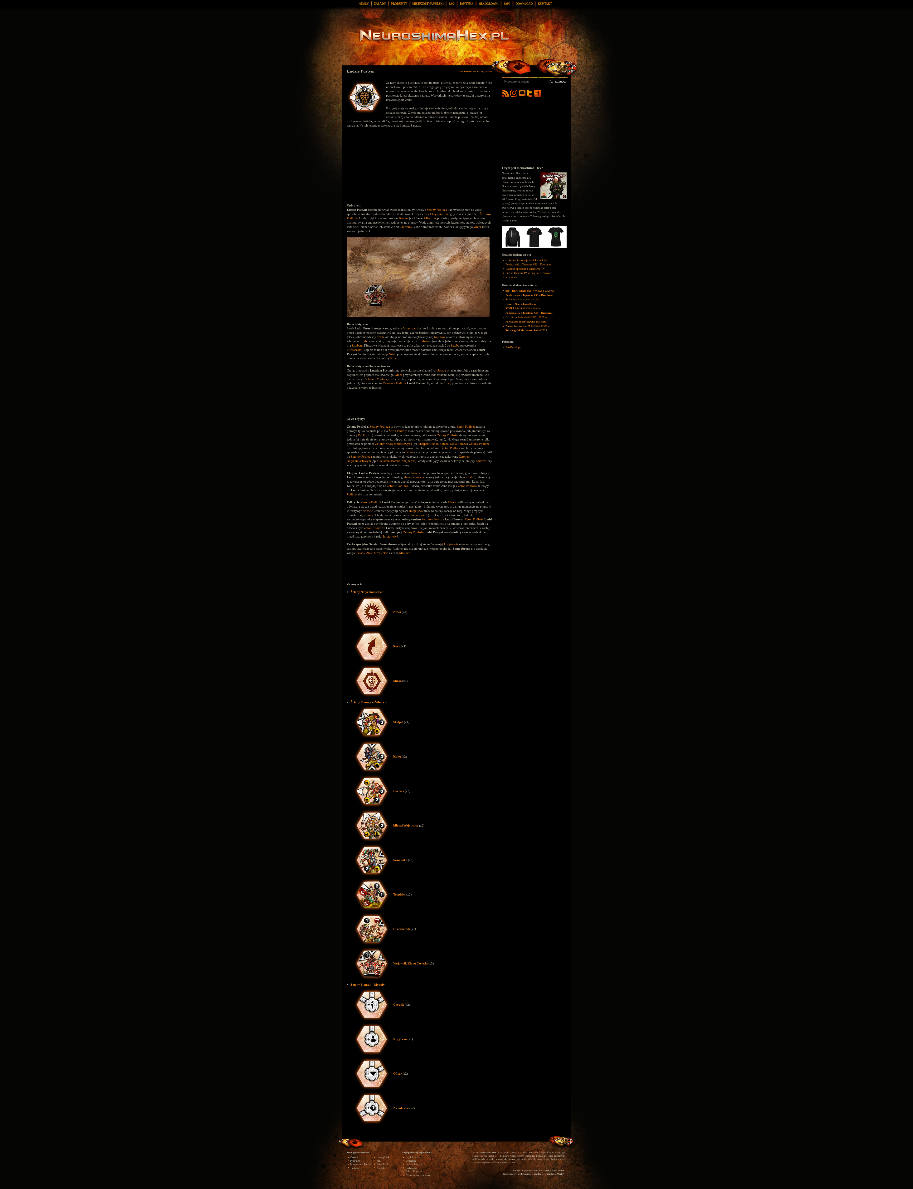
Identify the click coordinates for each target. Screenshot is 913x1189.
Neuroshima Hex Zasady (472, 71)
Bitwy (447, 383)
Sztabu (364, 341)
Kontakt (545, 3)
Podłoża (481, 461)
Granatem (383, 461)
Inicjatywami (418, 515)
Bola (393, 358)
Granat (433, 443)
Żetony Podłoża (437, 209)
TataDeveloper (513, 347)
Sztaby (360, 553)
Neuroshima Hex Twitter (530, 93)
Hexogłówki (488, 3)
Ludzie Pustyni (360, 71)
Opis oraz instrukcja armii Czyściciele (526, 260)
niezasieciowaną (414, 477)
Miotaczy (383, 379)
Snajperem (408, 461)
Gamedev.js (537, 1174)
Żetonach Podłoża (394, 383)
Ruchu (403, 218)
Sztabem (423, 341)
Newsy (364, 3)
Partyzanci (411, 1167)
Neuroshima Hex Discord (522, 93)
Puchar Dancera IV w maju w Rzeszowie (528, 273)
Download (524, 3)
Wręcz (477, 227)
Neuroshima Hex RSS (505, 93)
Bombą (395, 461)
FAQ (451, 3)
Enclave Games (541, 1170)
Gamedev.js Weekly (554, 1174)
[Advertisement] (387, 169)
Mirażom (430, 218)
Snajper (423, 443)
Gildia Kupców (414, 1171)
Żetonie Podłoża (361, 456)
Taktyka (466, 3)
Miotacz (404, 553)
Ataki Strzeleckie (377, 553)
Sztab (380, 337)
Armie (489, 71)
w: (529, 293)
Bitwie (368, 511)
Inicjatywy (390, 536)
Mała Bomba (458, 443)
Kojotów (439, 337)
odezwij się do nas (505, 1159)
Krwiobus (511, 277)
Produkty (399, 3)
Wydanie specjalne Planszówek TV (525, 268)
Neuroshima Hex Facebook (537, 93)
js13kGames (524, 1174)
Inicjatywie (451, 544)
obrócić (369, 515)
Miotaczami (410, 328)
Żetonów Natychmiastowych (393, 443)
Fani (507, 3)
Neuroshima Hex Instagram (513, 93)
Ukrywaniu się (439, 214)
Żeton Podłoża (466, 426)
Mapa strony (557, 1170)
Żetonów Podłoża (433, 519)
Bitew (409, 452)
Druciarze (411, 1160)
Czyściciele (412, 1157)
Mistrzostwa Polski (427, 3)
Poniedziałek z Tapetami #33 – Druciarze (528, 264)
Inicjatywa (416, 511)
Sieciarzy (406, 227)
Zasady (380, 3)
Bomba (444, 443)
